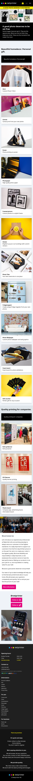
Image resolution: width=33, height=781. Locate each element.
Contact (3, 684)
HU (30, 3)
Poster (2, 699)
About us (3, 686)
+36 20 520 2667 (5, 667)
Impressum (3, 688)
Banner (3, 724)
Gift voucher (4, 715)
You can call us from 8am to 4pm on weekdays (11, 671)
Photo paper (4, 703)
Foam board (4, 713)
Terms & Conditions (5, 680)
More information (9, 587)
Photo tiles (3, 707)
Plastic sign (3, 722)
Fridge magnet (4, 709)
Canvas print (4, 697)
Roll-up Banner (4, 726)
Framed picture (4, 701)
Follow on (15, 600)
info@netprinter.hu (5, 669)
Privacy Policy (4, 690)
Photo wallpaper (4, 711)
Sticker (2, 705)
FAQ (2, 682)
